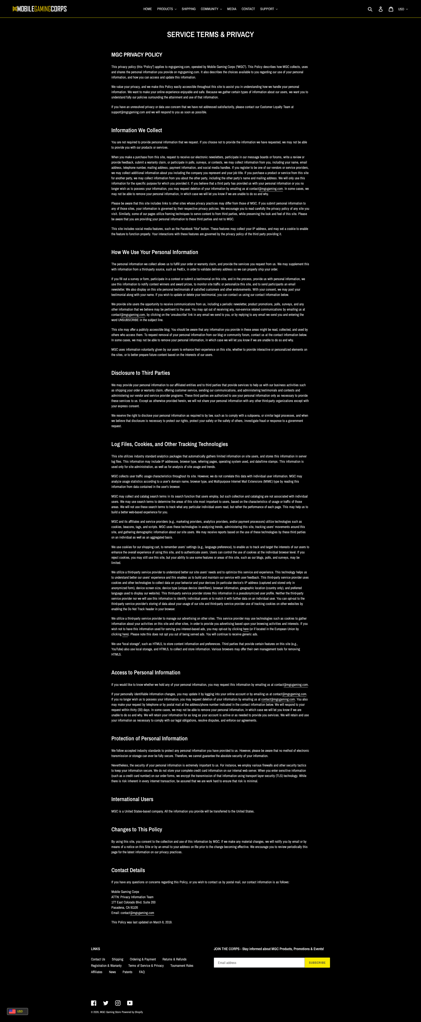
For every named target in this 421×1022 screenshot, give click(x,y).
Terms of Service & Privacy (146, 965)
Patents (127, 971)
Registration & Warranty (106, 965)
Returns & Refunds (174, 959)
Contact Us (98, 959)
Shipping (117, 959)
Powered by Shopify (132, 1012)
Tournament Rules (181, 965)
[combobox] (17, 1011)
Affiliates (96, 971)
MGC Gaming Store (110, 1012)
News (112, 971)
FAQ (142, 971)
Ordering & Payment (143, 959)
